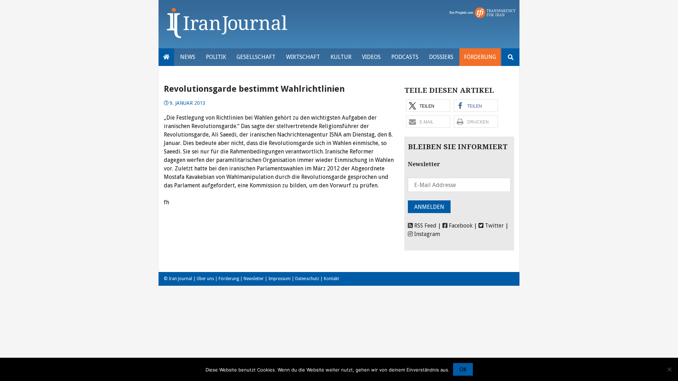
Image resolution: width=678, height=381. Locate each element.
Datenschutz (307, 278)
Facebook (459, 225)
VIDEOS (371, 57)
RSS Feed (424, 225)
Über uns (205, 278)
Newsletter (254, 278)
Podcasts (404, 57)
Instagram (426, 234)
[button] (428, 105)
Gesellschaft (256, 57)
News (187, 57)
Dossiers (441, 57)
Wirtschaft (303, 57)
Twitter (493, 225)
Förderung (480, 57)
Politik (216, 57)
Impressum (279, 278)
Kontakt (331, 278)
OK (462, 369)
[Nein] (669, 369)
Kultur (341, 57)
